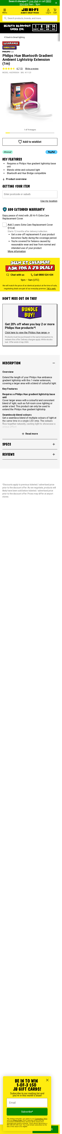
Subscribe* (27, 1111)
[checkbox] (3, 224)
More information (17, 251)
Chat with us (17, 274)
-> (48, 332)
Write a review (32, 68)
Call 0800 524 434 (43, 274)
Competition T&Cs (41, 1118)
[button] (10, 11)
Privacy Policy (17, 1120)
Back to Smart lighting (15, 37)
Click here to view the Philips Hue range (26, 332)
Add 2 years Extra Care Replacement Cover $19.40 (30, 226)
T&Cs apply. (51, 289)
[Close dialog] (47, 1080)
